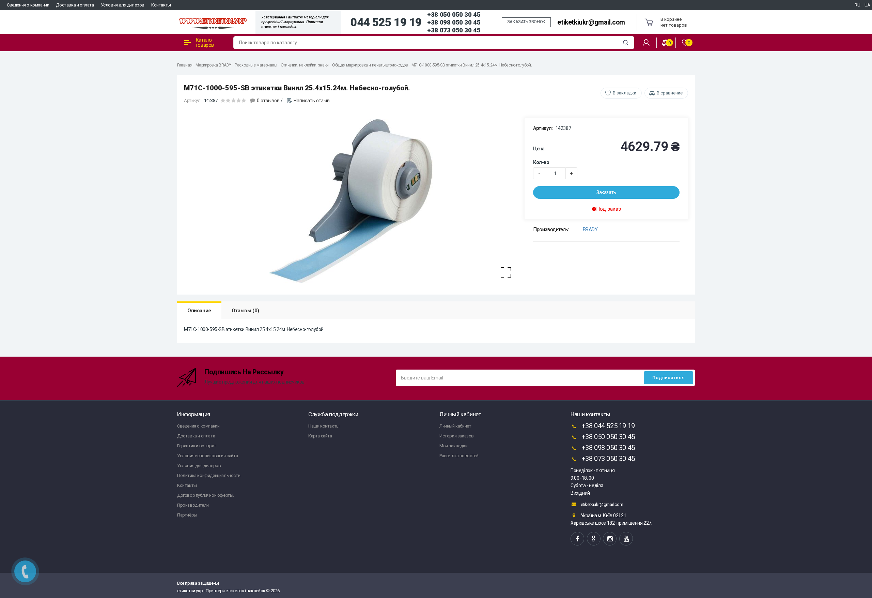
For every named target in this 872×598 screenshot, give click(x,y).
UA (867, 5)
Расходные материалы (256, 65)
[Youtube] (626, 538)
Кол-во (541, 162)
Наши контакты (324, 426)
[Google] (594, 538)
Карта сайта (320, 435)
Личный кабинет (455, 426)
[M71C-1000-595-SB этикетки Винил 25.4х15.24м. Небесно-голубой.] (351, 201)
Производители (193, 505)
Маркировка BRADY (213, 65)
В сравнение (670, 92)
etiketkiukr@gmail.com (591, 22)
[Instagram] (610, 538)
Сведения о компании (28, 5)
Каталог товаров (205, 42)
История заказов (456, 435)
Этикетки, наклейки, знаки (305, 65)
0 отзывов (268, 100)
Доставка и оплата (75, 5)
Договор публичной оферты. (205, 495)
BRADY (590, 229)
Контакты (161, 5)
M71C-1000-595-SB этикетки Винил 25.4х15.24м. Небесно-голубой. (471, 65)
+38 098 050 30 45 (453, 22)
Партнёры (187, 515)
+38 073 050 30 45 (453, 30)
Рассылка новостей (458, 455)
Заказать (606, 192)
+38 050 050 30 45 (453, 14)
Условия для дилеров (122, 5)
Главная (184, 65)
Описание (199, 311)
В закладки (624, 92)
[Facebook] (577, 538)
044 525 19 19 (386, 22)
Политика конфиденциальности (208, 475)
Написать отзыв (312, 100)
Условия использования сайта (207, 455)
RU (857, 5)
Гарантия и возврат (196, 445)
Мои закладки (453, 445)
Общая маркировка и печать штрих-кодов (370, 65)
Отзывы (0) (245, 311)
